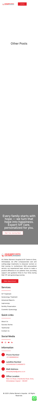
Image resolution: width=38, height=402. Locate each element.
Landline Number (13, 362)
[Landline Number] (3, 361)
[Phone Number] (3, 354)
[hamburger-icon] (33, 4)
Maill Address (12, 369)
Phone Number (12, 355)
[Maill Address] (3, 369)
